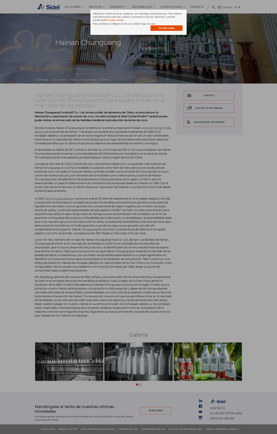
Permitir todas (167, 28)
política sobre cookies (112, 20)
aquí (153, 23)
